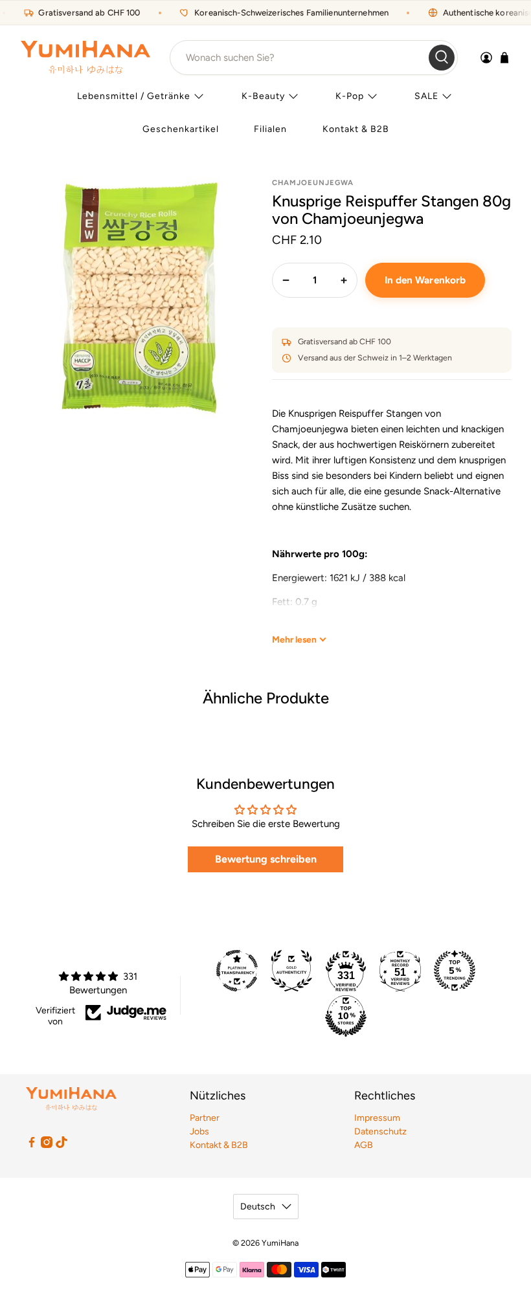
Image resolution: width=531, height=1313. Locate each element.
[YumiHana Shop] (85, 57)
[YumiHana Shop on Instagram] (46, 1145)
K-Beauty (263, 96)
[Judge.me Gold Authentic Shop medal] (291, 970)
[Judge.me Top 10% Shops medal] (346, 1016)
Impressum (377, 1117)
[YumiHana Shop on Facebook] (32, 1145)
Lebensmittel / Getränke (133, 96)
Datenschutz (380, 1131)
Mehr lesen (294, 639)
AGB (363, 1145)
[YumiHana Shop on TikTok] (61, 1145)
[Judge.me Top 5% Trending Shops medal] (454, 970)
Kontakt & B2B (355, 129)
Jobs (199, 1131)
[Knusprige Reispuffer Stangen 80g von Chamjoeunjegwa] (140, 297)
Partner (205, 1117)
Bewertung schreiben (266, 859)
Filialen (270, 129)
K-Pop (349, 96)
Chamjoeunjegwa (313, 182)
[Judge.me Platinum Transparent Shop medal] (237, 970)
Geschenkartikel (180, 129)
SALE (426, 96)
